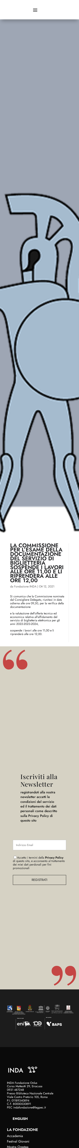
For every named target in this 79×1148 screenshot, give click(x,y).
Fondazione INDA (25, 586)
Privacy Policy (54, 857)
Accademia (15, 1135)
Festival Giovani (18, 1141)
